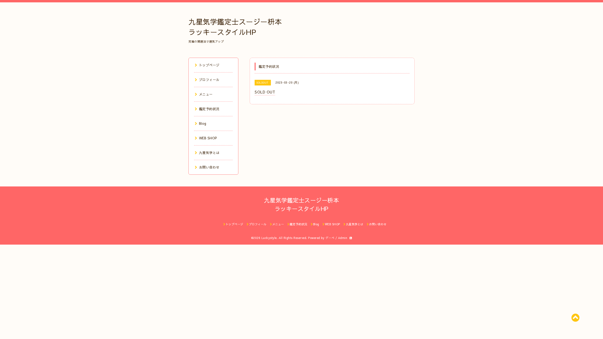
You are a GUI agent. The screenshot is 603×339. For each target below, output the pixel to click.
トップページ (209, 65)
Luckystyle (269, 238)
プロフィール (209, 79)
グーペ (330, 238)
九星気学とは (209, 152)
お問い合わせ (209, 167)
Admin (342, 238)
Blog (202, 123)
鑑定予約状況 (209, 108)
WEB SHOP (208, 138)
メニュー (206, 94)
